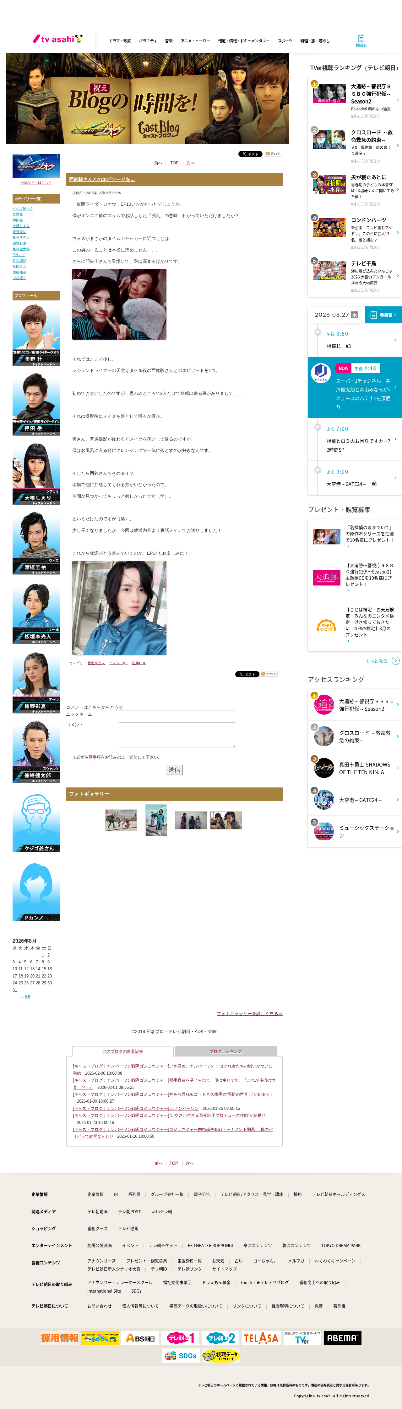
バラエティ (148, 41)
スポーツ (285, 41)
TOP (174, 163)
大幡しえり (21, 226)
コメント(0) (118, 663)
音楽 (168, 41)
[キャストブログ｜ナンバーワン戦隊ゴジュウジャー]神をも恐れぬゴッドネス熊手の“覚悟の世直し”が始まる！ (173, 1094)
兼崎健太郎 (21, 249)
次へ (191, 163)
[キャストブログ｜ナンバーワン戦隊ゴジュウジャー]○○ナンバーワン (136, 1108)
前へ (158, 163)
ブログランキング (225, 1051)
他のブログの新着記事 (122, 1051)
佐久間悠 (19, 260)
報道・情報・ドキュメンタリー (243, 41)
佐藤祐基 (19, 272)
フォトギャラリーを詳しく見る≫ (250, 1013)
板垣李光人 (21, 237)
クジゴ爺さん (23, 208)
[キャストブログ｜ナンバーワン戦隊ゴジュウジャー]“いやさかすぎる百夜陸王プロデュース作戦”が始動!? (169, 1115)
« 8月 (26, 997)
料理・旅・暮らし (315, 41)
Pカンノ (19, 255)
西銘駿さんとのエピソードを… (102, 179)
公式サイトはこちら (36, 182)
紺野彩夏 (19, 243)
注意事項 (92, 757)
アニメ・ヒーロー (195, 41)
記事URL (139, 663)
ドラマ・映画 (120, 41)
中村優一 (19, 278)
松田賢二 (19, 266)
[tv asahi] (59, 41)
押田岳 (18, 220)
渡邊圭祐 (19, 232)
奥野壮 (18, 214)
